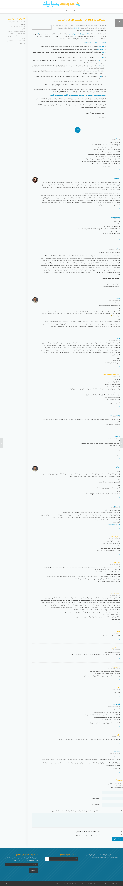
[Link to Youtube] (6, 883)
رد (119, 169)
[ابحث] (48, 11)
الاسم (97, 792)
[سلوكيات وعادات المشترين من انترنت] (119, 23)
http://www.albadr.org (114, 524)
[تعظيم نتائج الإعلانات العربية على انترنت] (121, 443)
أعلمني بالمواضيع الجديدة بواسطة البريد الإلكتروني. (87, 835)
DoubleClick (77, 28)
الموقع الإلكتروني (95, 804)
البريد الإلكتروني (95, 798)
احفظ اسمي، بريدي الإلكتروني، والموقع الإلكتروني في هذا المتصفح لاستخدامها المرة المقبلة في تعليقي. (75, 811)
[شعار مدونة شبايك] (61, 4)
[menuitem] (72, 11)
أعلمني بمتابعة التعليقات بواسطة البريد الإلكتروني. (87, 831)
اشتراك (33, 870)
